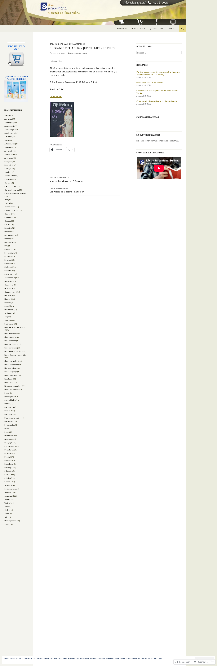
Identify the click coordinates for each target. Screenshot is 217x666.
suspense (80, 44)
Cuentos (7, 217)
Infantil (7, 306)
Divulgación (9, 242)
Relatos (7, 475)
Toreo (6, 514)
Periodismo (9, 450)
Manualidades (10, 400)
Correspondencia (11, 210)
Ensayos (7, 260)
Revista (7, 482)
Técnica (7, 499)
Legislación (8, 324)
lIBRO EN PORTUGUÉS (13, 351)
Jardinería (8, 313)
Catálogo (7, 168)
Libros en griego (10, 372)
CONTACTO (172, 29)
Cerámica (8, 179)
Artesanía (8, 147)
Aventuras (8, 158)
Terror (7, 506)
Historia (62, 44)
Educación (8, 253)
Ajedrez (7, 115)
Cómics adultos (10, 176)
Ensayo (7, 256)
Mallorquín (8, 396)
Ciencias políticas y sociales (15, 193)
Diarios (7, 231)
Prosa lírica (8, 464)
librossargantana (78, 53)
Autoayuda (8, 154)
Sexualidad (8, 485)
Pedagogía (8, 443)
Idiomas (7, 302)
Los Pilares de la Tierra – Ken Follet (67, 190)
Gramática (8, 288)
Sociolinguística (10, 489)
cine (6, 200)
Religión (7, 478)
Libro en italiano (10, 348)
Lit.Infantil (8, 379)
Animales (8, 119)
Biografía (8, 165)
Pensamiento (9, 446)
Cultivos (7, 221)
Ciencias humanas (11, 190)
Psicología (8, 467)
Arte (6, 140)
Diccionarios (9, 235)
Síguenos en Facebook (147, 117)
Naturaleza (8, 435)
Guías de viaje (9, 292)
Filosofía (7, 271)
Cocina (7, 203)
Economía (8, 249)
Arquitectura (9, 133)
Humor (7, 299)
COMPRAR (56, 96)
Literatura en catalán (12, 386)
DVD (6, 246)
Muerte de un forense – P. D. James (66, 179)
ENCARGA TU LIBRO (138, 29)
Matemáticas (9, 407)
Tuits (6, 517)
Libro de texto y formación (14, 327)
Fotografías (8, 274)
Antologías (8, 122)
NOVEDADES (122, 29)
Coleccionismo (10, 207)
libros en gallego (10, 368)
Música (7, 411)
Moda (6, 432)
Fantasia (7, 263)
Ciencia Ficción (10, 186)
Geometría (8, 285)
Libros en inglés (10, 375)
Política (7, 460)
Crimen (53, 44)
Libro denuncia (10, 333)
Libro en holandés (11, 344)
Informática (9, 310)
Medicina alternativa (12, 418)
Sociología (8, 492)
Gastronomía (9, 278)
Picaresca (8, 453)
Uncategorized (10, 521)
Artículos (8, 137)
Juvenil (7, 320)
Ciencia (7, 183)
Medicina (8, 414)
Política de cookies (155, 658)
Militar (7, 428)
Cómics (7, 172)
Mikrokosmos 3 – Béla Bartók (149, 82)
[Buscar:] (159, 52)
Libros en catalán (11, 361)
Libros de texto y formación (15, 355)
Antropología (9, 126)
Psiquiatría (8, 471)
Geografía (8, 281)
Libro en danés (10, 341)
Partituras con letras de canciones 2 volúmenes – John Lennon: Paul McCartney (159, 73)
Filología (7, 267)
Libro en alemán (10, 337)
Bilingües (8, 161)
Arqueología (9, 129)
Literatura (8, 382)
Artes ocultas (9, 144)
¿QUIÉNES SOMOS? (157, 29)
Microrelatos (9, 425)
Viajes (6, 524)
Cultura (7, 224)
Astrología (8, 151)
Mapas (7, 404)
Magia (6, 393)
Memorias (8, 421)
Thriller (7, 510)
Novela (71, 44)
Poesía (7, 457)
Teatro (7, 503)
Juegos (7, 317)
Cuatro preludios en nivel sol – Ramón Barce (156, 101)
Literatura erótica (11, 389)
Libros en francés (11, 365)
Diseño (7, 239)
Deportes (8, 228)
